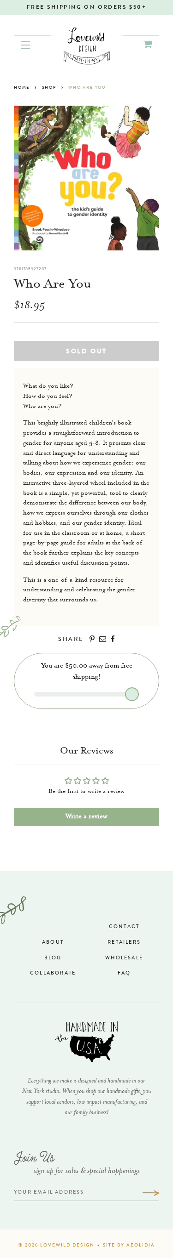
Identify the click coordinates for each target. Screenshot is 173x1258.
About (53, 942)
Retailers (124, 942)
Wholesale (124, 958)
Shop (49, 88)
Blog (53, 958)
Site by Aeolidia (129, 1245)
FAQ (124, 973)
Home (22, 88)
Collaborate (53, 973)
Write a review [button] (86, 817)
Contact (124, 926)
